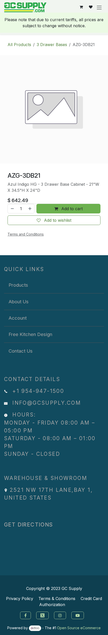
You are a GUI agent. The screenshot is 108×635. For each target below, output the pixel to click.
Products (18, 285)
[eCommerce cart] (81, 7)
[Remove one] (12, 208)
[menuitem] (54, 285)
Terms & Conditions (56, 598)
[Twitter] (43, 614)
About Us (19, 301)
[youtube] (78, 614)
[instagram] (60, 614)
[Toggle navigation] (99, 7)
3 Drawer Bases (52, 44)
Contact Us (21, 351)
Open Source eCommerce (79, 628)
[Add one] (30, 208)
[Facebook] (25, 614)
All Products (19, 44)
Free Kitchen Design (30, 334)
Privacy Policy (19, 598)
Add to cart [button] (71, 208)
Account (18, 318)
